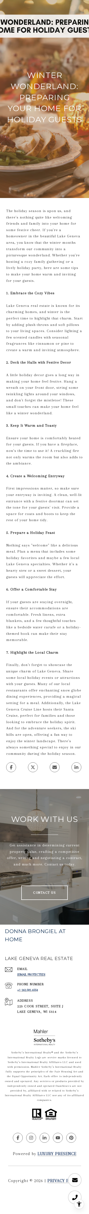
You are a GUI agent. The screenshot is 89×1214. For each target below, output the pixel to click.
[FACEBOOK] (18, 1138)
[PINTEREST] (71, 1138)
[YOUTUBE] (58, 1138)
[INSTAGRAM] (31, 1138)
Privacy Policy (64, 1180)
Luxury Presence (57, 1153)
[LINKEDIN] (44, 1138)
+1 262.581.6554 (27, 990)
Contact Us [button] (44, 892)
